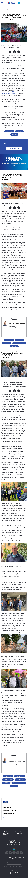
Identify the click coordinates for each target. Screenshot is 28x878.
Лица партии (18, 831)
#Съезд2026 (14, 346)
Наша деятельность (11, 6)
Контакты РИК (18, 833)
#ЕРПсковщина (9, 339)
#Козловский (19, 339)
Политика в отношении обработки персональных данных (14, 865)
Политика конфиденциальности (14, 863)
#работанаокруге (19, 776)
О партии (4, 831)
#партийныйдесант (8, 779)
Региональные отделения (5, 834)
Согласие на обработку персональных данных (14, 866)
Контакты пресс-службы (8, 836)
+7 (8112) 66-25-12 (14, 842)
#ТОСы (14, 785)
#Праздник (14, 134)
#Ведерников (7, 343)
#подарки (19, 131)
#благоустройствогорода (18, 782)
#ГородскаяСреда (20, 779)
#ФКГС (6, 782)
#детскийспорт (9, 131)
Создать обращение (14, 148)
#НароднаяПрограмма (19, 343)
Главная (3, 6)
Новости (18, 6)
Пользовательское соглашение (14, 862)
